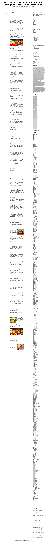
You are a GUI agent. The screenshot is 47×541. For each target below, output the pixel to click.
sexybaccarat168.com (36, 364)
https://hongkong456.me (36, 62)
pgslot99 (34, 321)
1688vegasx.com (35, 135)
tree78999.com (35, 407)
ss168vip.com (35, 384)
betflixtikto (34, 183)
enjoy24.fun (34, 206)
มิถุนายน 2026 (35, 98)
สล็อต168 (34, 464)
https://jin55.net (34, 21)
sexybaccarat (34, 53)
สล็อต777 (34, 468)
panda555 (34, 307)
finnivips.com (35, 216)
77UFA (34, 143)
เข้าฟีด (34, 504)
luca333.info (34, 267)
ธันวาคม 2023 (35, 128)
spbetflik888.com (35, 379)
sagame (34, 355)
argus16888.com (35, 169)
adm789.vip (34, 160)
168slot (34, 136)
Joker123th (34, 517)
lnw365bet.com (35, 262)
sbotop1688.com (35, 359)
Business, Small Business (36, 193)
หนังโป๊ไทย (34, 32)
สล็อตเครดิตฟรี (35, 479)
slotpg (33, 31)
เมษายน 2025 (35, 112)
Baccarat (34, 174)
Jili (33, 242)
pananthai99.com (35, 305)
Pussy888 (34, 341)
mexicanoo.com (35, 284)
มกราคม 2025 (35, 115)
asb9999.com (34, 171)
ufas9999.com (35, 419)
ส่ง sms (34, 462)
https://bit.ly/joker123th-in (13, 338)
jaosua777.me (35, 240)
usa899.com (34, 422)
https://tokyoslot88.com (35, 38)
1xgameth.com (35, 142)
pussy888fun (34, 342)
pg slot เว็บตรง (35, 311)
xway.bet (34, 436)
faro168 (34, 61)
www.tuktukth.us (35, 433)
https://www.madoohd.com (36, 48)
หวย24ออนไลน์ (35, 487)
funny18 (34, 222)
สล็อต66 (34, 466)
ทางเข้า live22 (35, 449)
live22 (34, 260)
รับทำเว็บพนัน (35, 461)
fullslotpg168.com (35, 221)
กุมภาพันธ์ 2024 (35, 126)
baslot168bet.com (35, 177)
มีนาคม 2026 (35, 101)
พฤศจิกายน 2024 (35, 117)
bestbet (34, 180)
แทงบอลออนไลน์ (35, 498)
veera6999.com (35, 423)
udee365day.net (35, 409)
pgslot (33, 55)
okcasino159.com (35, 300)
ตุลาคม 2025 (34, 106)
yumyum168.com (35, 440)
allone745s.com (35, 163)
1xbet (33, 140)
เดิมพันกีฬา (34, 491)
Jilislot (34, 243)
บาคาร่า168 (34, 452)
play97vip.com (35, 329)
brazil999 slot (35, 191)
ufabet (34, 412)
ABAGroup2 (34, 155)
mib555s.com (34, 288)
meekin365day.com (35, 280)
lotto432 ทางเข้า (35, 266)
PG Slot (34, 310)
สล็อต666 (34, 467)
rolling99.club (35, 350)
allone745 (38, 512)
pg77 (33, 312)
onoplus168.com (35, 304)
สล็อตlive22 (34, 473)
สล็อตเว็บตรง (34, 24)
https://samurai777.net (35, 37)
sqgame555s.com (35, 382)
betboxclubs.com (35, 181)
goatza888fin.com (35, 228)
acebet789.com (35, 157)
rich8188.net (34, 347)
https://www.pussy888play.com (36, 51)
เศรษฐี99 (34, 496)
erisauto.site (34, 207)
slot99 (33, 22)
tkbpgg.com (34, 400)
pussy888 (34, 28)
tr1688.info (34, 404)
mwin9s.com (34, 291)
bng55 (34, 187)
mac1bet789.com (35, 275)
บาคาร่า (34, 451)
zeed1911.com (35, 442)
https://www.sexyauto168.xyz (36, 29)
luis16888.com (35, 270)
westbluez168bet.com (36, 430)
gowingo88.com (35, 231)
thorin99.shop (35, 396)
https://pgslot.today (35, 27)
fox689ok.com (35, 218)
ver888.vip (34, 424)
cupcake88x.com (35, 199)
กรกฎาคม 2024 (35, 121)
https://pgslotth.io (35, 35)
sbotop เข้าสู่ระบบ (35, 527)
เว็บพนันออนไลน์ (35, 493)
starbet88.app (34, 386)
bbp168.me (34, 178)
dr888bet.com (35, 202)
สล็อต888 (34, 469)
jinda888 (34, 245)
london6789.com (35, 264)
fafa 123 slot (34, 210)
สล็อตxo (34, 475)
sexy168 (34, 361)
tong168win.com (35, 402)
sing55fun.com (35, 368)
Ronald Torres (20, 185)
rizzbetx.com (34, 348)
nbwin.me (34, 295)
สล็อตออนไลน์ (35, 478)
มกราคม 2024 (35, 127)
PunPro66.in (34, 336)
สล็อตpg (34, 474)
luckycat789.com (35, 268)
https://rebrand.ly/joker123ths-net (13, 166)
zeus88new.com (35, 443)
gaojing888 (34, 225)
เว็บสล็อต (34, 494)
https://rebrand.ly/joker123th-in (13, 340)
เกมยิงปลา (34, 490)
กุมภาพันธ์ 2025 (35, 114)
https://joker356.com (35, 36)
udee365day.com (35, 408)
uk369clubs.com (35, 421)
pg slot (33, 54)
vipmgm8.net (34, 427)
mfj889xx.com (35, 287)
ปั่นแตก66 (34, 454)
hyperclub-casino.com (36, 237)
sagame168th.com (35, 357)
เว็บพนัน (34, 492)
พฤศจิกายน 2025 (35, 105)
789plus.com (34, 144)
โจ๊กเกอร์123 (18, 28)
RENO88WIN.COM (35, 346)
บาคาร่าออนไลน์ (35, 453)
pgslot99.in (34, 322)
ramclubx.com (35, 343)
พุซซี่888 (34, 458)
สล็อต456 (34, 465)
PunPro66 (34, 335)
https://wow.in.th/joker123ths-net (13, 168)
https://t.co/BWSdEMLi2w (13, 347)
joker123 (11, 241)
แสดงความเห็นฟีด (35, 505)
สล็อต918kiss (35, 471)
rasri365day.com (35, 344)
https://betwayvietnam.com (36, 39)
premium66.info (35, 332)
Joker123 (34, 246)
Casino (34, 197)
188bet (34, 138)
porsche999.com (35, 330)
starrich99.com (35, 387)
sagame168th (37, 525)
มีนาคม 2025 (35, 113)
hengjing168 (34, 233)
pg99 (33, 313)
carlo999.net (34, 195)
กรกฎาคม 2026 (35, 97)
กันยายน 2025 (35, 107)
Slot (33, 373)
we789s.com (34, 429)
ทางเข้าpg (34, 450)
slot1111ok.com (35, 375)
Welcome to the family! (13, 8)
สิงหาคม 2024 (35, 120)
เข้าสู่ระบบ (34, 503)
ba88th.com (34, 173)
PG (33, 309)
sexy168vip (34, 362)
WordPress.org (35, 506)
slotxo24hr (34, 30)
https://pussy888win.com (36, 52)
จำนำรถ (34, 446)
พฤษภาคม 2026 (35, 99)
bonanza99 (34, 190)
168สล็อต (34, 137)
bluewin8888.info (35, 186)
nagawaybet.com (35, 293)
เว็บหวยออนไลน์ (35, 495)
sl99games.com (35, 372)
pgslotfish (34, 324)
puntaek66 (34, 339)
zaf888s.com (34, 441)
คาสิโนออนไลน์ (35, 445)
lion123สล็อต (35, 259)
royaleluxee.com (35, 352)
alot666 (34, 166)
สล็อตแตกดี (34, 483)
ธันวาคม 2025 (35, 104)
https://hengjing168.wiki (36, 20)
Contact (6, 8)
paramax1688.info (35, 308)
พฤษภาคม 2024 (35, 123)
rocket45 (34, 349)
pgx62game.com (35, 326)
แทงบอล (34, 497)
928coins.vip (34, 150)
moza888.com (35, 290)
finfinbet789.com (35, 214)
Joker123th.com (35, 249)
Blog (3, 8)
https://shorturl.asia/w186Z (13, 349)
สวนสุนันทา (34, 485)
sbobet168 (34, 358)
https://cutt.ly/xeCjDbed (12, 170)
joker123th (11, 185)
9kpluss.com (34, 152)
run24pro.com (35, 353)
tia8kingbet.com (35, 398)
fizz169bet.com (35, 217)
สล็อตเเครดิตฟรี (35, 482)
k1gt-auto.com (35, 252)
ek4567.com (34, 205)
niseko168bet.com (35, 297)
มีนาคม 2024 (35, 125)
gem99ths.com (35, 226)
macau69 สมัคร (35, 276)
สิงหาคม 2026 (35, 96)
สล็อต (34, 463)
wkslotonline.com (35, 431)
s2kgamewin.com (35, 354)
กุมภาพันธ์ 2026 (35, 102)
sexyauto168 (34, 363)
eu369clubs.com (35, 208)
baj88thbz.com (35, 175)
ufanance (34, 417)
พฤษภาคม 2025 (35, 111)
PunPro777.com (35, 338)
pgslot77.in (34, 320)
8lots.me (34, 147)
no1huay (34, 298)
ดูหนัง (34, 447)
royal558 (34, 351)
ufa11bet (34, 411)
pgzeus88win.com (35, 328)
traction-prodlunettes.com (36, 406)
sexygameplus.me (35, 365)
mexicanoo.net (35, 285)
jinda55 (34, 244)
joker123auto (34, 247)
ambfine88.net (35, 167)
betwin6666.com (35, 185)
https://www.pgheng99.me (36, 56)
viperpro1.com (35, 426)
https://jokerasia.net (35, 40)
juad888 (34, 250)
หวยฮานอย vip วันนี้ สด (36, 488)
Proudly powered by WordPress (19, 540)
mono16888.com (35, 289)
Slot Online (34, 374)
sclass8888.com (35, 360)
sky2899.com (34, 371)
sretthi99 (34, 383)
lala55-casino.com (35, 257)
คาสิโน (34, 444)
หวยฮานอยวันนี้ (35, 489)
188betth (34, 139)
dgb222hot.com (35, 201)
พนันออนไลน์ (35, 456)
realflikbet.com (35, 345)
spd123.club (34, 380)
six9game (34, 370)
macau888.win (35, 277)
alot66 (34, 165)
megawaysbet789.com (36, 281)
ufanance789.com (35, 418)
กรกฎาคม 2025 (35, 109)
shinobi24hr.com (35, 367)
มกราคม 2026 (35, 103)
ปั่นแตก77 (34, 455)
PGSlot (34, 319)
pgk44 (34, 316)
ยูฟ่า (33, 460)
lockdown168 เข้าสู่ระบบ (36, 263)
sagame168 (34, 356)
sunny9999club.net (35, 390)
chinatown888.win (35, 198)
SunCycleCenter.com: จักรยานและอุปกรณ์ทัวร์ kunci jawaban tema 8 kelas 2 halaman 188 (23, 3)
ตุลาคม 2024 (34, 118)
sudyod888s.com (35, 389)
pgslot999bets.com (35, 323)
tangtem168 (34, 392)
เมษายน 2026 (35, 100)
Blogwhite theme (30, 540)
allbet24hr (34, 162)
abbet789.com (35, 156)
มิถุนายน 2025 (35, 110)
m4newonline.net (35, 274)
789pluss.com (35, 146)
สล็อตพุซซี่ (34, 476)
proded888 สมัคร (41, 522)
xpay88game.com (35, 435)
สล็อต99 (34, 472)
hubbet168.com (35, 235)
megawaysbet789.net (35, 282)
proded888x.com (35, 334)
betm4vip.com (35, 184)
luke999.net (34, 272)
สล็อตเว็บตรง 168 (35, 481)
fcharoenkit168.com (35, 212)
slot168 (34, 376)
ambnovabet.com (35, 168)
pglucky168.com (35, 317)
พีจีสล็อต (34, 457)
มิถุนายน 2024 (35, 122)
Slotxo (34, 377)
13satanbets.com (35, 134)
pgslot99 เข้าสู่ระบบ (35, 522)
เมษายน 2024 (35, 124)
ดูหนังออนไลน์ (35, 59)
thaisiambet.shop (35, 394)
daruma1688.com (35, 200)
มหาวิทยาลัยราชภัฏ (36, 459)
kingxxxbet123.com (35, 254)
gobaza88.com (35, 229)
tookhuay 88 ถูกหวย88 (36, 403)
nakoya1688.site (35, 294)
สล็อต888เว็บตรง (35, 470)
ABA (33, 154)
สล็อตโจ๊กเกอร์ (35, 484)
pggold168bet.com (35, 314)
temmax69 (34, 393)
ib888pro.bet (34, 238)
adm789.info (34, 158)
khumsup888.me (35, 253)
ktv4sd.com (34, 255)
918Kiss (34, 148)
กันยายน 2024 (35, 119)
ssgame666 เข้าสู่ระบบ (36, 385)
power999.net (35, 331)
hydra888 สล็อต (35, 236)
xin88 (33, 434)
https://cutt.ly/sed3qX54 (12, 345)
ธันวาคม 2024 (35, 116)
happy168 (34, 232)
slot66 (33, 23)
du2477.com (34, 203)
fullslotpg (34, 220)
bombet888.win (35, 188)
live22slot (34, 261)
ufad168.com (34, 413)
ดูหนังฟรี (34, 60)
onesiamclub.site (35, 302)
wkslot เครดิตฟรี (35, 530)
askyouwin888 (35, 172)
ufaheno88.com (35, 415)
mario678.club (35, 278)
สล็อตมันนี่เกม (35, 477)
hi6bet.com (34, 234)
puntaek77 (34, 340)
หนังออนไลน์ (35, 486)
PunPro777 (34, 337)
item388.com (34, 239)
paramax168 (34, 520)
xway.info (34, 438)
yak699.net (34, 439)
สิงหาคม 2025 (35, 108)
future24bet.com (35, 223)
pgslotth (34, 325)
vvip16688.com (35, 428)
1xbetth (34, 141)
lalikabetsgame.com (35, 258)
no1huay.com (34, 299)
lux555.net (34, 273)
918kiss (34, 47)
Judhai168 (34, 251)
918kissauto (34, 149)
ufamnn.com (34, 416)
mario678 (41, 517)
